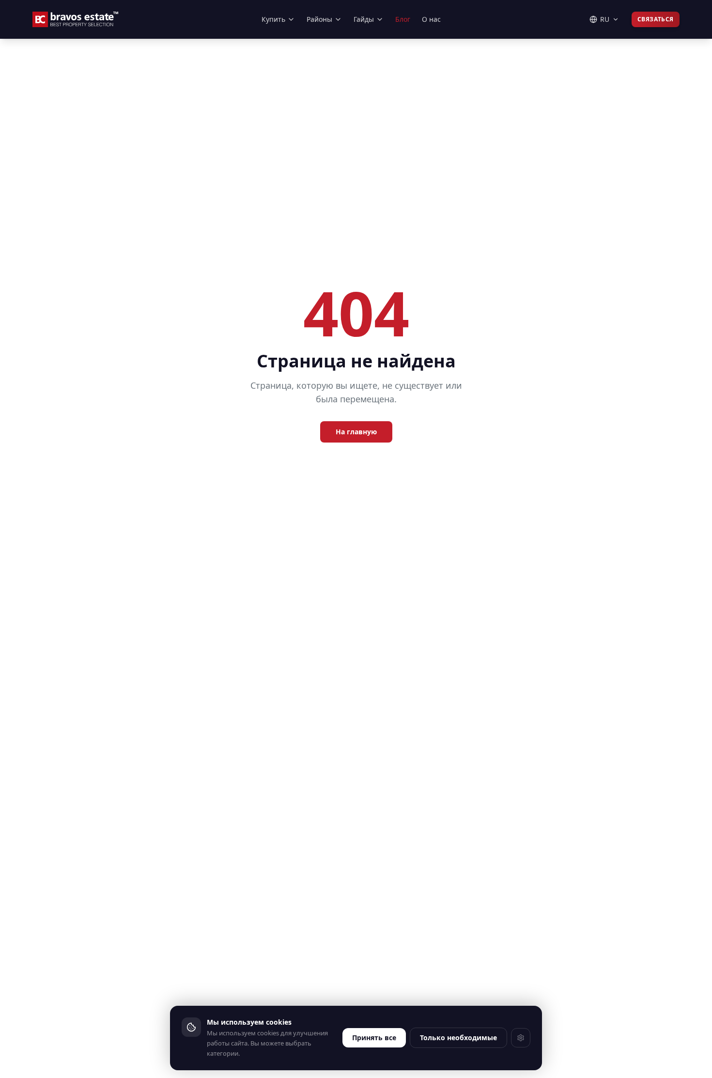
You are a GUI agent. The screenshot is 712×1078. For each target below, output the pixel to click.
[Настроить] (520, 1037)
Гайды (364, 19)
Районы (319, 19)
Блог (402, 19)
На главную (356, 431)
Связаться (655, 19)
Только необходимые (458, 1037)
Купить (273, 19)
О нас (431, 19)
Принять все (374, 1037)
